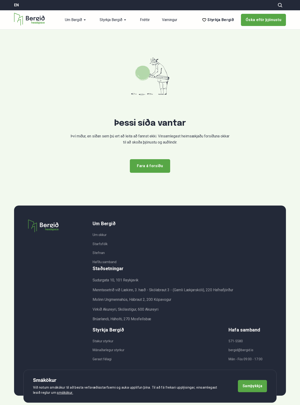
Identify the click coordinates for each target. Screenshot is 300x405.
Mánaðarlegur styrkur (108, 350)
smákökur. (65, 393)
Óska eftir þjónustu (263, 20)
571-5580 (236, 341)
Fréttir (145, 20)
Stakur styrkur (103, 341)
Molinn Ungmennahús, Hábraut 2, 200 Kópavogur (132, 299)
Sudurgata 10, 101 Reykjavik (116, 280)
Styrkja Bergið (220, 20)
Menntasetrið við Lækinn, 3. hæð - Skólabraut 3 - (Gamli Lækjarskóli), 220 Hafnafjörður (163, 290)
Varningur (169, 20)
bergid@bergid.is (241, 350)
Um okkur (100, 235)
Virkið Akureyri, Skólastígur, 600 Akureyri (125, 309)
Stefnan (99, 253)
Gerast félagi (102, 359)
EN (16, 5)
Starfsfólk (100, 244)
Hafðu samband (104, 262)
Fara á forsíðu (150, 166)
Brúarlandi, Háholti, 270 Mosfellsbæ (122, 319)
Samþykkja (252, 386)
